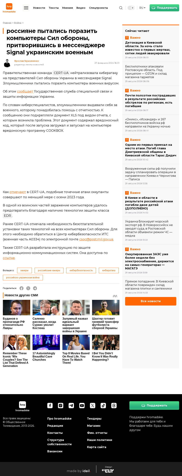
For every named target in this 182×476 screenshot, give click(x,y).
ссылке (9, 258)
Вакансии (54, 451)
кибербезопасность (81, 270)
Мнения (67, 7)
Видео (80, 7)
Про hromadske (59, 418)
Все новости (151, 301)
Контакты (55, 433)
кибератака (108, 270)
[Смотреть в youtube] (82, 405)
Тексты (54, 7)
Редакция (55, 425)
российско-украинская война (22, 277)
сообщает (25, 91)
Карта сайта (96, 447)
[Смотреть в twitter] (92, 405)
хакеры (24, 270)
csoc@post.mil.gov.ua (96, 239)
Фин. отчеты (97, 433)
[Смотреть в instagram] (60, 405)
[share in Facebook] (21, 288)
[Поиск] (120, 7)
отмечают (18, 192)
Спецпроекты (98, 7)
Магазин (93, 425)
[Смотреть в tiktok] (103, 405)
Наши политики (99, 440)
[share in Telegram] (35, 288)
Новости (39, 7)
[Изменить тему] (131, 8)
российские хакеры (49, 270)
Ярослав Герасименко (26, 61)
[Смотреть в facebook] (50, 405)
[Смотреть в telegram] (71, 405)
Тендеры (94, 418)
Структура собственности (59, 442)
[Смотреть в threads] (114, 405)
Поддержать (167, 7)
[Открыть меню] (26, 7)
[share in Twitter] (28, 288)
